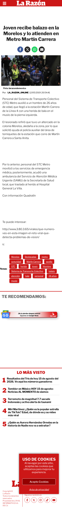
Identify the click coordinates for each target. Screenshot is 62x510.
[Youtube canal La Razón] (54, 500)
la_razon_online (18, 92)
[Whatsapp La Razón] (35, 49)
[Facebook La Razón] (20, 49)
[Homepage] (31, 3)
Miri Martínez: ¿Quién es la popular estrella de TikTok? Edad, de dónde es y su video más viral (33, 412)
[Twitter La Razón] (27, 49)
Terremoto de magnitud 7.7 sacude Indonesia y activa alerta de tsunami (29, 401)
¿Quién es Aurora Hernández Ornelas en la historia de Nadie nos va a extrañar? (33, 424)
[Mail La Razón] (42, 49)
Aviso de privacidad (39, 489)
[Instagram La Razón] (40, 500)
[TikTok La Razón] (47, 500)
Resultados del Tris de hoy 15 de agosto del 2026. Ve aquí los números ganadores (32, 380)
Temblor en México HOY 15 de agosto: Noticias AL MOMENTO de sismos (30, 390)
